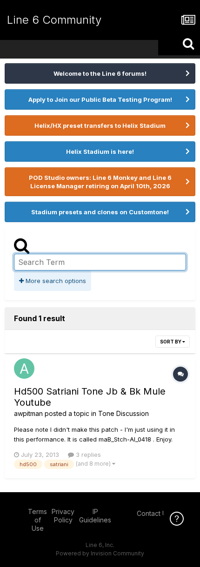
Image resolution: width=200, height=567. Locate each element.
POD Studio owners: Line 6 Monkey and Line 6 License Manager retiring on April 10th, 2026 (100, 182)
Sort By (171, 341)
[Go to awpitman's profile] (24, 368)
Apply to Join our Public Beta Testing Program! (100, 99)
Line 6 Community (54, 19)
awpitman (28, 413)
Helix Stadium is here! (100, 151)
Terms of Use (37, 520)
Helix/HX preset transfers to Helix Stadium (100, 125)
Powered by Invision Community (100, 553)
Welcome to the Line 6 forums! (100, 73)
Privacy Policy (63, 516)
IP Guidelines (95, 516)
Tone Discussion (123, 413)
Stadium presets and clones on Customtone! (100, 212)
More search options (55, 280)
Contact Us (153, 513)
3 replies (87, 454)
